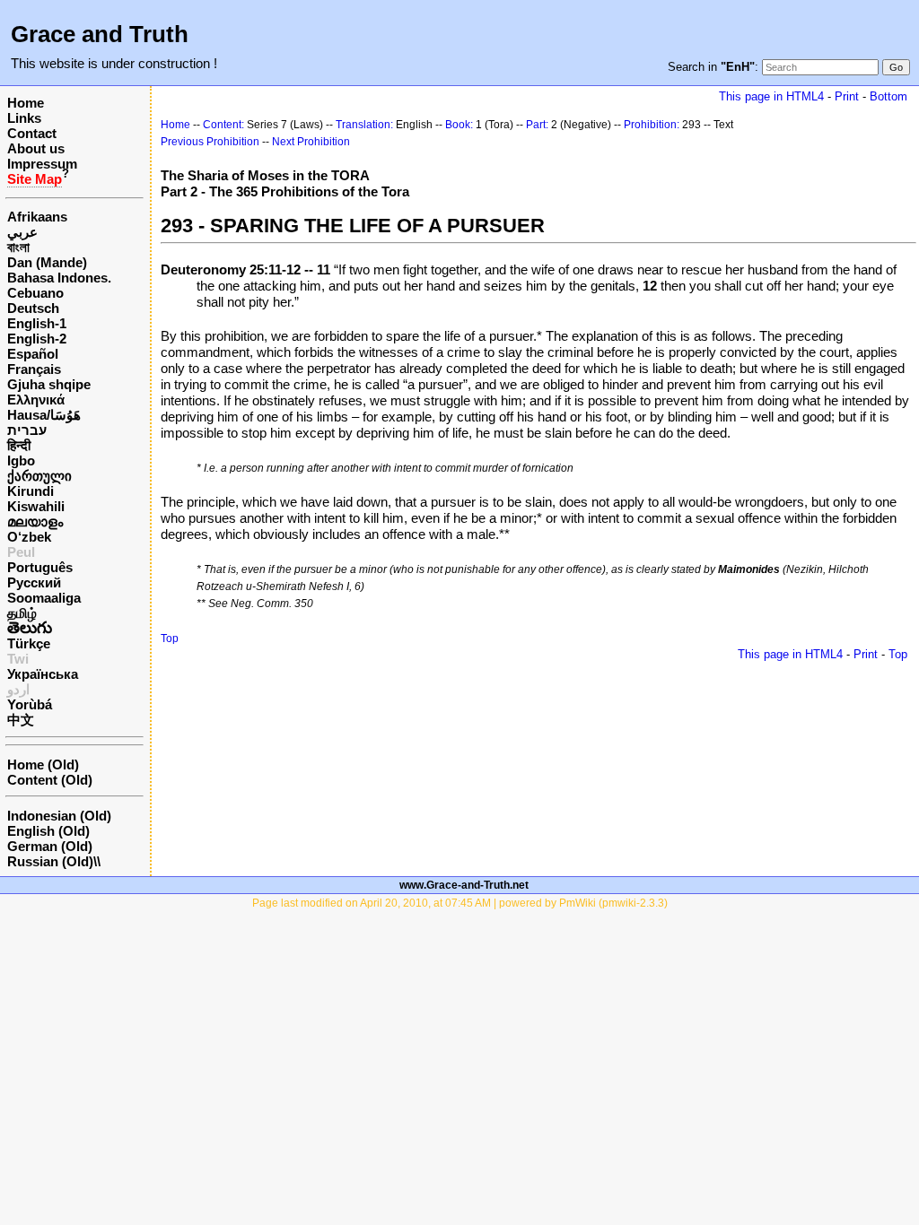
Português (40, 567)
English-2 (36, 338)
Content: (223, 124)
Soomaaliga (44, 597)
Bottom (888, 96)
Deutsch (33, 308)
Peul (21, 552)
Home (25, 102)
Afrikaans (37, 216)
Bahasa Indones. (59, 277)
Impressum (42, 163)
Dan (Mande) (47, 262)
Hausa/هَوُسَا (44, 414)
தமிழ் (22, 613)
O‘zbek (29, 536)
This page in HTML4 (771, 96)
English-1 (36, 323)
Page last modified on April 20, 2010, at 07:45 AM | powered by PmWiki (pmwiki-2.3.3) (460, 903)
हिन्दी (19, 445)
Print (847, 96)
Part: (537, 124)
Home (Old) (43, 764)
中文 (20, 719)
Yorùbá (29, 704)
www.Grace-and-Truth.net (464, 885)
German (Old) (49, 846)
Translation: (364, 124)
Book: (459, 124)
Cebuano (35, 292)
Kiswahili (36, 506)
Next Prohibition (311, 141)
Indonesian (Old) (59, 815)
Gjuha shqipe (49, 384)
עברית (27, 430)
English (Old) (48, 830)
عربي (22, 231)
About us (36, 148)
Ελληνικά (36, 399)
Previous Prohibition (210, 141)
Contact (32, 133)
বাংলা (18, 247)
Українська (42, 674)
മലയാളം (35, 521)
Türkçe (28, 643)
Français (34, 369)
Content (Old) (49, 779)
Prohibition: (651, 124)
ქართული (39, 475)
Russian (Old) (50, 861)
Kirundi (30, 491)
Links (24, 118)
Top (170, 638)
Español (32, 353)
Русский (34, 582)
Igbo (21, 460)
